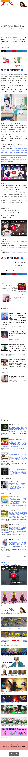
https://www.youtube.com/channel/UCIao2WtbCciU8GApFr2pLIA (14, 248)
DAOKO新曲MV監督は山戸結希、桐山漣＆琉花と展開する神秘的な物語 (17, 333)
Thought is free (22, 746)
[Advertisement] (14, 16)
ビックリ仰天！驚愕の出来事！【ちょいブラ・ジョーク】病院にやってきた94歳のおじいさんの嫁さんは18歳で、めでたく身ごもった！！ (17, 348)
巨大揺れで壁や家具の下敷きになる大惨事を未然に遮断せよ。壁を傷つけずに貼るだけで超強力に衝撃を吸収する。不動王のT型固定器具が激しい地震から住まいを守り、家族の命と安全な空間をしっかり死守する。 (14, 544)
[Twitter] (3, 51)
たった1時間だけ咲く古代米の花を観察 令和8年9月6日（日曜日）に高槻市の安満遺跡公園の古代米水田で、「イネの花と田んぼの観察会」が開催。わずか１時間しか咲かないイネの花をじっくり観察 (18, 515)
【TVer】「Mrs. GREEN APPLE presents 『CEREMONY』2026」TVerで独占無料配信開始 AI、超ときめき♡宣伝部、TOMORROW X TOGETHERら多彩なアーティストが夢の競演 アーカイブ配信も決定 (18, 428)
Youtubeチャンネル (5, 562)
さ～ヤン (24, 265)
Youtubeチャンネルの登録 (7, 586)
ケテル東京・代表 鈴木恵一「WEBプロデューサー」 (13, 645)
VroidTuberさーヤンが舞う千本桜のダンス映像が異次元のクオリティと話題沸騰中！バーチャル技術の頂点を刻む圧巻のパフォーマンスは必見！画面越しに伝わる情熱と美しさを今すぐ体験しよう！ (18, 472)
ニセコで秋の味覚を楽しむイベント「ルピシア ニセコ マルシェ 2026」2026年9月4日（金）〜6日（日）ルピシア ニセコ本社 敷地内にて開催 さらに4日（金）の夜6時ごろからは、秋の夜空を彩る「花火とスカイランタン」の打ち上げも (14, 458)
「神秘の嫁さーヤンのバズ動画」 (8, 564)
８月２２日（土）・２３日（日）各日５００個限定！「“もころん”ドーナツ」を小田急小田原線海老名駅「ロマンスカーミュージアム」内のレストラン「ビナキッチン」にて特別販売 (17, 501)
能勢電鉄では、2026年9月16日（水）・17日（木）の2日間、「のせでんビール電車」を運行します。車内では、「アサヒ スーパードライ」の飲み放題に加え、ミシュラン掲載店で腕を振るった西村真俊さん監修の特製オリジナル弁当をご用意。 (13, 443)
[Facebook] (8, 51)
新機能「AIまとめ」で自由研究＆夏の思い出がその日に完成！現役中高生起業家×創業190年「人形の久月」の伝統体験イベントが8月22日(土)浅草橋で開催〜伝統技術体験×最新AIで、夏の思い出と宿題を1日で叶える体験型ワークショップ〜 (14, 529)
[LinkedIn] (19, 51)
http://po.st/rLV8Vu (11, 146)
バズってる (23, 262)
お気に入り (18, 262)
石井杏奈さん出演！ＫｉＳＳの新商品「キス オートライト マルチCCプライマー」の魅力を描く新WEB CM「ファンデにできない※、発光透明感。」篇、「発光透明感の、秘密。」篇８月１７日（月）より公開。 (13, 487)
